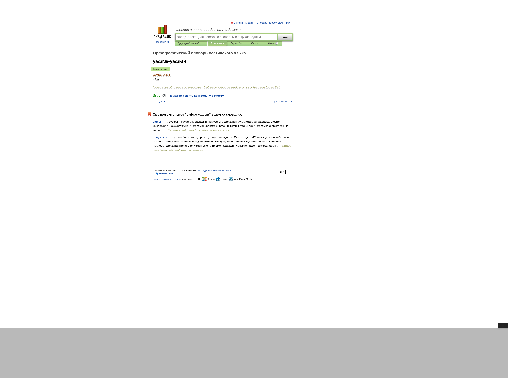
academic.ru (162, 42)
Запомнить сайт (243, 22)
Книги (254, 43)
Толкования (217, 43)
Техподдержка (204, 170)
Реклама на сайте (222, 170)
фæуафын (160, 137)
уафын (157, 121)
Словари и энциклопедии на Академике (208, 30)
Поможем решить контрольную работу (196, 95)
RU (288, 22)
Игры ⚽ (273, 43)
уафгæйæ (280, 101)
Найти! (285, 37)
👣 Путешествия (164, 173)
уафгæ (163, 101)
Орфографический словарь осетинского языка (191, 43)
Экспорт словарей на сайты (167, 179)
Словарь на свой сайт (270, 22)
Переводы (236, 43)
